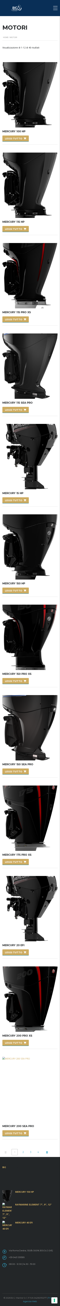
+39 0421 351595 (16, 1257)
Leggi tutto (13, 138)
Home (5, 37)
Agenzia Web (30, 1301)
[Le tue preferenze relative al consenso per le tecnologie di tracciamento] (54, 1300)
